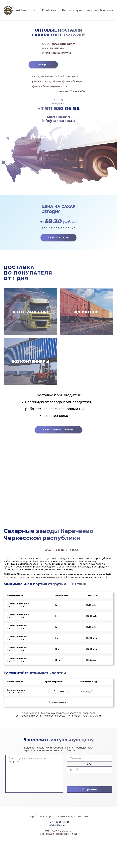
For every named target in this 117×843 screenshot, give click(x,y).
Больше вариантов (58, 702)
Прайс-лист (50, 10)
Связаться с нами (58, 237)
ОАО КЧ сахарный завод (61, 549)
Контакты (106, 10)
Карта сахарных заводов (79, 10)
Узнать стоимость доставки (58, 429)
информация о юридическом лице (58, 834)
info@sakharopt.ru (58, 121)
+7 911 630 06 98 (59, 108)
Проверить (43, 64)
